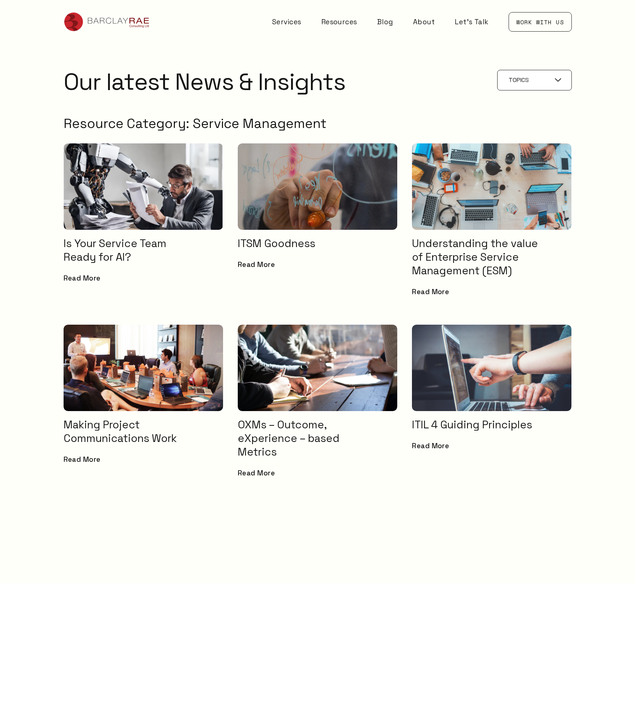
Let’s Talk (472, 21)
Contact (513, 626)
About (424, 21)
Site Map (514, 657)
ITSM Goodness (524, 586)
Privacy (511, 670)
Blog (385, 21)
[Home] (107, 22)
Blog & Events (522, 599)
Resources (339, 21)
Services (286, 21)
